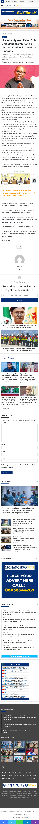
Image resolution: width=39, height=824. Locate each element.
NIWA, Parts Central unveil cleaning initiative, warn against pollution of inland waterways (24, 530)
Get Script (10, 698)
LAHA (25, 772)
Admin (5, 62)
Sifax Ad (19, 17)
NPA (13, 778)
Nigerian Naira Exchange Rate (20, 656)
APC (10, 772)
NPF (18, 778)
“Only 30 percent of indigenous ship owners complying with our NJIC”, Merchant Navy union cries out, (24, 521)
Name (3, 444)
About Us (17, 817)
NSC (23, 778)
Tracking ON (20, 698)
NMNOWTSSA (6, 778)
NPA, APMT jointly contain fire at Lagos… (14, 678)
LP (20, 247)
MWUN (4, 775)
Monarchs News (29, 811)
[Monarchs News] (12, 5)
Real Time (15, 698)
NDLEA (22, 775)
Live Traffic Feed (15, 664)
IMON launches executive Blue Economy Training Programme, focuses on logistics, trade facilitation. (25, 547)
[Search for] (37, 6)
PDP (34, 778)
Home (5, 33)
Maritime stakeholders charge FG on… (13, 671)
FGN (14, 772)
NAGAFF (11, 775)
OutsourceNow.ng (21, 814)
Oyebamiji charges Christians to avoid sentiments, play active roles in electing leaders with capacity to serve (27, 377)
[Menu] (2, 6)
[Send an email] (8, 62)
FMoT (19, 772)
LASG (30, 772)
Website (3, 458)
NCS (16, 775)
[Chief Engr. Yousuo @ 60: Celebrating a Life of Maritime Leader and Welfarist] (32, 759)
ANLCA (4, 772)
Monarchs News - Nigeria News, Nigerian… (12, 668)
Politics (10, 33)
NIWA (34, 775)
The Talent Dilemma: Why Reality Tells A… (13, 687)
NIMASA (28, 775)
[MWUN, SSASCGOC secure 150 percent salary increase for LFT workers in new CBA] (19, 759)
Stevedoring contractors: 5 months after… (14, 697)
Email (3, 451)
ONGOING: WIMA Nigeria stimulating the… (14, 684)
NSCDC (29, 778)
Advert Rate (25, 817)
